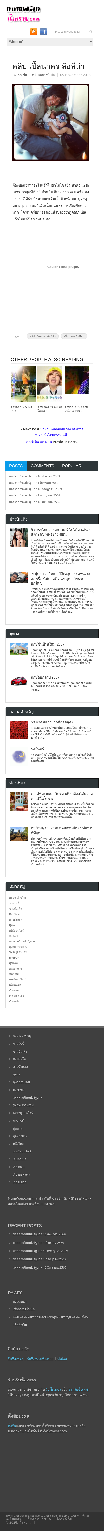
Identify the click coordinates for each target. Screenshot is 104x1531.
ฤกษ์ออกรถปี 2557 (45, 677)
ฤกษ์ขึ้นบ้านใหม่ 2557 (47, 644)
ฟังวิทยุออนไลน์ (18, 952)
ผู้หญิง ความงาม (18, 947)
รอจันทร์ (37, 749)
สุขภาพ (13, 963)
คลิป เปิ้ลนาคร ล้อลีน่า (43, 336)
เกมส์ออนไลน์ (17, 979)
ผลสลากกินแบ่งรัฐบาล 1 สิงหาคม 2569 (33, 483)
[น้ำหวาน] (23, 21)
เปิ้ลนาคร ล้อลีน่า (74, 336)
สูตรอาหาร (15, 968)
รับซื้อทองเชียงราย (40, 1358)
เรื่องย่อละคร (16, 996)
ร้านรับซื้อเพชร (78, 1389)
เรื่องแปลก (15, 1001)
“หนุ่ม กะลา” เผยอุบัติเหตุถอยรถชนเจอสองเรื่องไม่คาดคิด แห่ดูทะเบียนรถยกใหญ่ (60, 578)
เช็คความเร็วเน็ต (24, 1309)
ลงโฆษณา (20, 1301)
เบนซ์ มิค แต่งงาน (39, 441)
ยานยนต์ (14, 958)
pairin (22, 74)
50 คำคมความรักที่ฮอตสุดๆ (52, 722)
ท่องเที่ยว (14, 936)
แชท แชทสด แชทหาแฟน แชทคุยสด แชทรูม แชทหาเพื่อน (50, 1316)
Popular (71, 466)
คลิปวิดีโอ (15, 914)
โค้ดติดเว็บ (20, 1324)
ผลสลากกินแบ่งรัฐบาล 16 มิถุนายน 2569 (34, 502)
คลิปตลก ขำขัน (43, 74)
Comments (42, 466)
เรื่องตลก (14, 990)
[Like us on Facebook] (43, 31)
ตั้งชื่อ (12, 1425)
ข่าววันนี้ (14, 903)
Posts (16, 466)
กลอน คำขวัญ (17, 897)
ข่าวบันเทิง (15, 908)
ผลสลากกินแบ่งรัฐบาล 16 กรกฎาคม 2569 (35, 489)
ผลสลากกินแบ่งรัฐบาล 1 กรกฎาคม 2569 (34, 495)
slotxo (62, 1358)
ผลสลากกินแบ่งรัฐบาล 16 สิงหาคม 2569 (34, 476)
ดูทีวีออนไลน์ (16, 930)
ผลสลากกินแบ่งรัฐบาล (22, 941)
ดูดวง (12, 925)
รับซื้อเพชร (15, 1358)
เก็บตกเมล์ (15, 985)
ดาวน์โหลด (15, 919)
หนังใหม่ (14, 974)
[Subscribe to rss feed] (33, 31)
